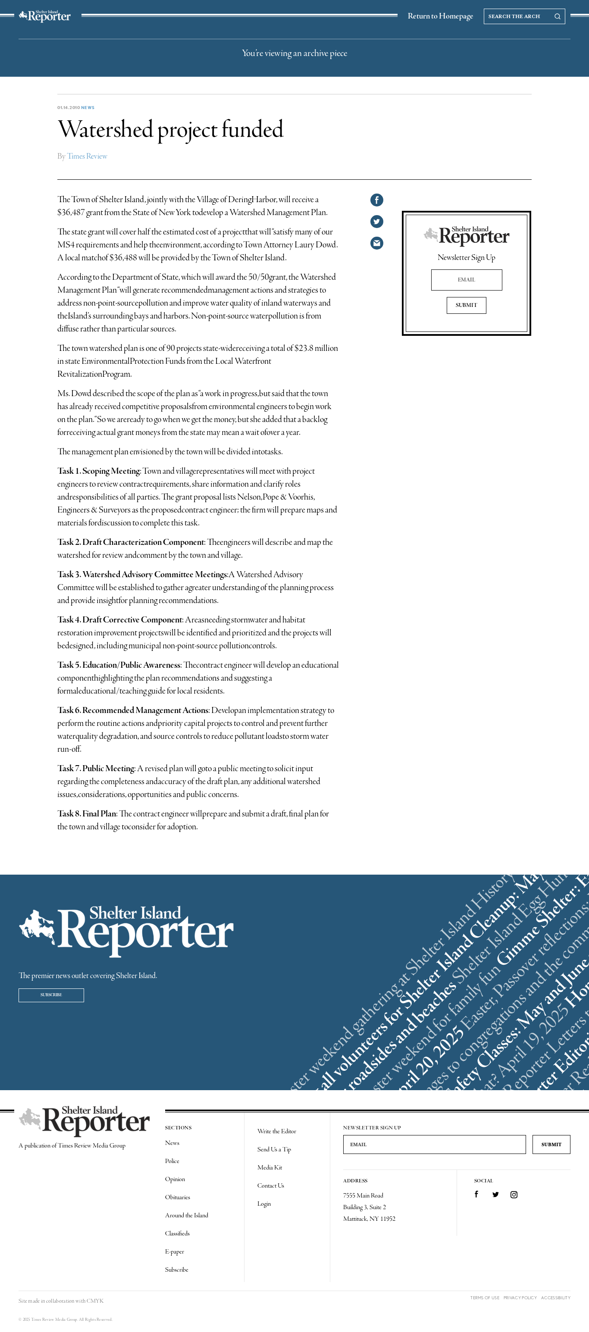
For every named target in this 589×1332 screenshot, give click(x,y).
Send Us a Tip (274, 1149)
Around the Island (186, 1215)
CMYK (95, 1301)
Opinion (175, 1179)
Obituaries (177, 1197)
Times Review (87, 156)
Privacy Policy (520, 1297)
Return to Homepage (440, 16)
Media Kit (269, 1167)
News (88, 107)
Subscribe (51, 995)
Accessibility (555, 1297)
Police (172, 1161)
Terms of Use (484, 1297)
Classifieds (177, 1233)
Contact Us (270, 1186)
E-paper (174, 1252)
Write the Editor (276, 1131)
